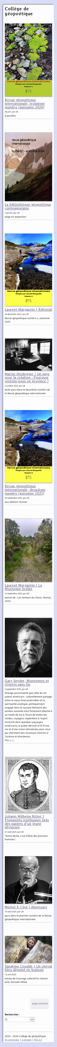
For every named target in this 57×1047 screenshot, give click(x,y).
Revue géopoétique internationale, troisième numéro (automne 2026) (25, 103)
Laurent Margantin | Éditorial (28, 309)
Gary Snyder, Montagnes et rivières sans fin (27, 682)
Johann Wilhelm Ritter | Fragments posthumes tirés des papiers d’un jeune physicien (27, 821)
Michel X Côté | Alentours (26, 907)
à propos (27, 1039)
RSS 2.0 (38, 1039)
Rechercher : (12, 1014)
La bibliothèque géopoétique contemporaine (28, 206)
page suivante (40, 1003)
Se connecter (12, 1039)
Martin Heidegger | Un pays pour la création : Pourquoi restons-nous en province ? (27, 377)
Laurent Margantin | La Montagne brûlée (23, 587)
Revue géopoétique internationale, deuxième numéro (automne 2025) (25, 489)
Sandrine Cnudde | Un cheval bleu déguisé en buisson (28, 968)
